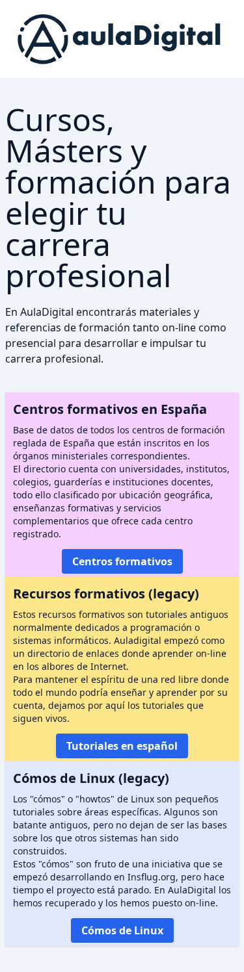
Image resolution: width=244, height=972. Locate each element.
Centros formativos (122, 561)
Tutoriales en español (122, 746)
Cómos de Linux (122, 930)
